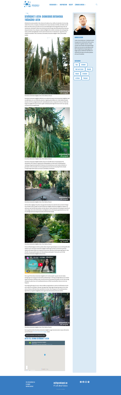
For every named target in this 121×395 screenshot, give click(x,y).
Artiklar (77, 78)
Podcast (85, 78)
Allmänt (83, 65)
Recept (71, 4)
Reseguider (53, 4)
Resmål (89, 69)
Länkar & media (79, 4)
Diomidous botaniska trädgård (40, 332)
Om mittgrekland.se (30, 382)
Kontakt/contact (29, 386)
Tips (27, 13)
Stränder (84, 74)
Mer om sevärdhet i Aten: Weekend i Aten (35, 335)
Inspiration (63, 4)
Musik (77, 74)
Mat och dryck (79, 69)
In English (28, 384)
